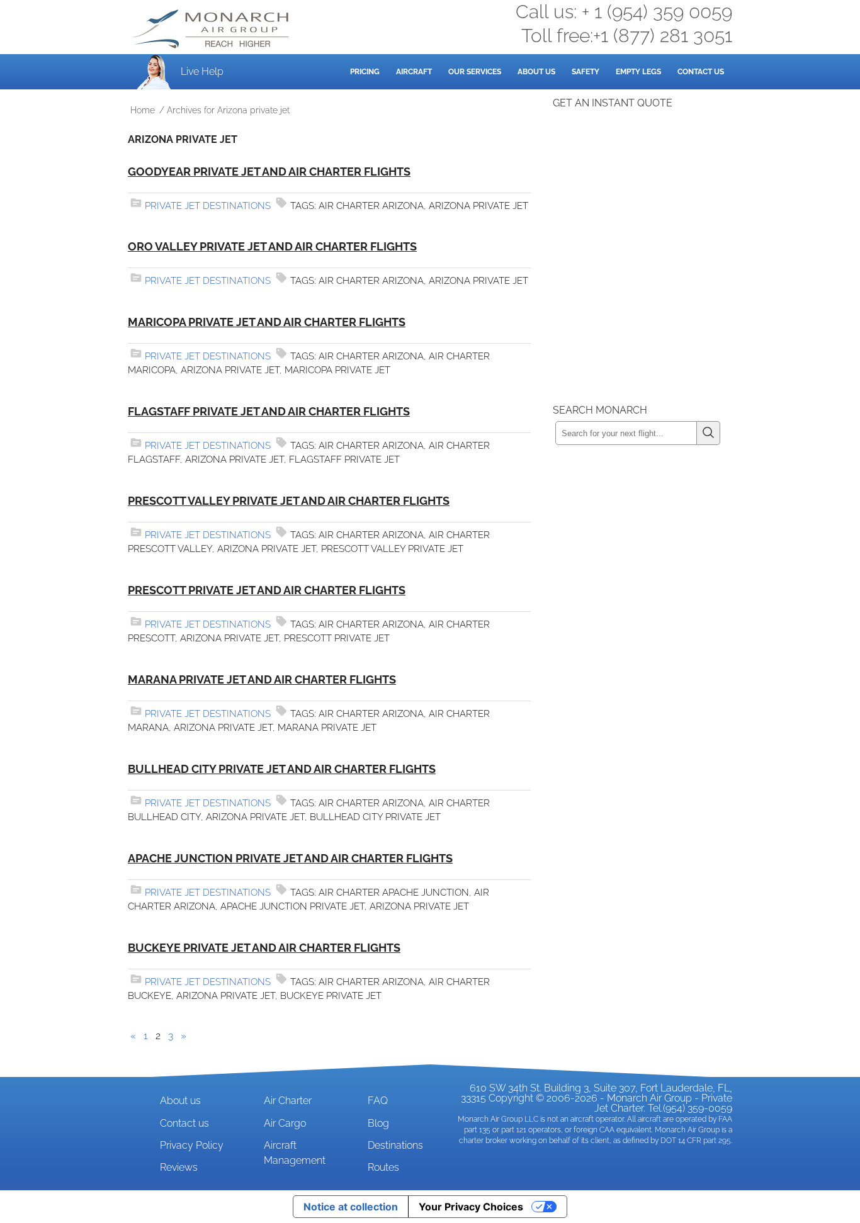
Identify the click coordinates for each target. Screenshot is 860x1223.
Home (142, 110)
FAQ (378, 1101)
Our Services (474, 71)
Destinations (395, 1145)
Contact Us (700, 71)
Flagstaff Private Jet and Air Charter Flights (269, 411)
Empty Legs (638, 71)
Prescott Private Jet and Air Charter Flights (266, 590)
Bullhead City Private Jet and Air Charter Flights (282, 768)
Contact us (184, 1123)
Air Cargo (285, 1123)
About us (180, 1101)
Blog (378, 1123)
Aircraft (414, 71)
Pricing (365, 71)
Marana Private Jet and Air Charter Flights (262, 679)
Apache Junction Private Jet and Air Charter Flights (290, 858)
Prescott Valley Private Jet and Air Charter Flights (289, 500)
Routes (383, 1167)
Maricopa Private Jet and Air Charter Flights (266, 322)
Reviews (179, 1167)
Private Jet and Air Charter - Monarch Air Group (211, 29)
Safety (585, 71)
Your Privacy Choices (471, 1206)
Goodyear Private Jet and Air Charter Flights (269, 171)
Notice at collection (350, 1206)
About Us (536, 71)
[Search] (708, 433)
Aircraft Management (294, 1152)
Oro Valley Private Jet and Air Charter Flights (272, 246)
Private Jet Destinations (208, 205)
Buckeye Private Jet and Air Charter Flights (264, 947)
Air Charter (288, 1101)
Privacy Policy (191, 1145)
